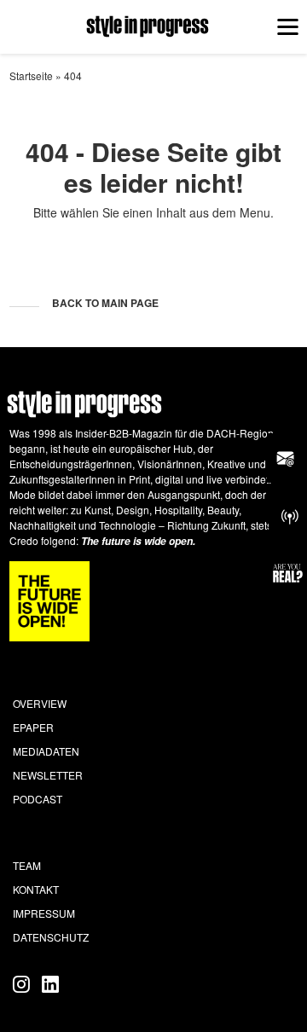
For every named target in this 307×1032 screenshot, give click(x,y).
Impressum (44, 913)
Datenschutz (51, 937)
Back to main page (105, 302)
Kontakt (36, 889)
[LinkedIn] (50, 983)
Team (27, 865)
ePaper (33, 727)
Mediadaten (46, 751)
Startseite (31, 75)
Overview (40, 703)
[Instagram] (24, 983)
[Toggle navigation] (287, 26)
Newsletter (48, 775)
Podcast (37, 798)
